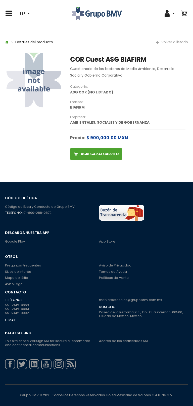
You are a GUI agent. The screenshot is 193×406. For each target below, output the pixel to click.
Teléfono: (14, 212)
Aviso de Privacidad (115, 265)
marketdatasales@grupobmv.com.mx (130, 299)
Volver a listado (174, 42)
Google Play (15, 241)
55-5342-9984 (17, 309)
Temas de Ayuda (113, 271)
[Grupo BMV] (97, 13)
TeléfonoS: (14, 300)
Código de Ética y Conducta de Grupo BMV (40, 206)
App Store (107, 241)
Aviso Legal (14, 284)
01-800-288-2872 (37, 212)
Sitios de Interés (18, 271)
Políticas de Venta (114, 277)
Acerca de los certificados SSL (123, 341)
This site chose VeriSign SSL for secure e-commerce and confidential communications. (47, 343)
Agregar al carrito (99, 153)
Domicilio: (107, 307)
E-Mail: (10, 320)
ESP (22, 13)
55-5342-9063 (17, 305)
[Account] (169, 13)
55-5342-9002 (17, 313)
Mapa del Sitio (16, 277)
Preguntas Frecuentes (23, 265)
